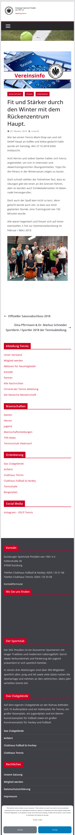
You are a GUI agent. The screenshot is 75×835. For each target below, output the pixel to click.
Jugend (8, 426)
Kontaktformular (13, 584)
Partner (8, 377)
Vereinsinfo (42, 94)
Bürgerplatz (11, 492)
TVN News (10, 437)
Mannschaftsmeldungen (18, 432)
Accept (54, 830)
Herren (8, 420)
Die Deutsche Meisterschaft (20, 394)
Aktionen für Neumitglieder (20, 366)
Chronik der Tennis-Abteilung (21, 389)
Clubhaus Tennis (14, 475)
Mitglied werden (13, 360)
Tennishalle (10, 486)
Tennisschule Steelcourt (18, 443)
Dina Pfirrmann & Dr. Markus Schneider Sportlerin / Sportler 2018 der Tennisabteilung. (36, 327)
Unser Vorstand (13, 354)
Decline (20, 830)
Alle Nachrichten (13, 383)
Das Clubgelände (14, 463)
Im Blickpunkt (15, 94)
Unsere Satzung (13, 774)
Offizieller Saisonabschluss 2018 (29, 316)
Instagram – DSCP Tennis (18, 512)
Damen (8, 414)
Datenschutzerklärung (17, 789)
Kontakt (8, 372)
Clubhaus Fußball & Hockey (20, 480)
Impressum (10, 796)
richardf (35, 131)
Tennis (29, 94)
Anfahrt (8, 469)
